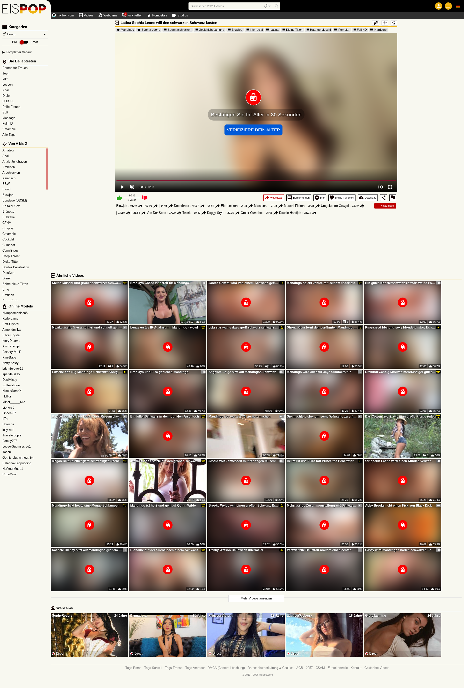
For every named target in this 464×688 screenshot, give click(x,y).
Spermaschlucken (179, 29)
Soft (5, 112)
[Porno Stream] (25, 9)
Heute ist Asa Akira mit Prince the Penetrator (320, 461)
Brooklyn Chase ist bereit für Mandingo (159, 283)
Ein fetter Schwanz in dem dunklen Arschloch (164, 416)
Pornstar (343, 29)
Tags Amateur (195, 668)
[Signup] (438, 6)
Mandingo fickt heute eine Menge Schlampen (85, 505)
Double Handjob (290, 213)
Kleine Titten (294, 29)
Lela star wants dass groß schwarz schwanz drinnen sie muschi (244, 327)
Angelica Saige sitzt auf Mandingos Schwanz (242, 372)
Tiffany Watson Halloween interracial (236, 550)
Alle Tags (9, 134)
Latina (274, 29)
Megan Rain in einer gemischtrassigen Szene (86, 461)
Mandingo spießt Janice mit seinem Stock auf (321, 283)
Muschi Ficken (294, 206)
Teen (6, 73)
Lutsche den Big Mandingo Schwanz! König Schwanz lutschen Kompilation (87, 372)
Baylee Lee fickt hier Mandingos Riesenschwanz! (87, 416)
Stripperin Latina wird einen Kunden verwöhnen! (400, 461)
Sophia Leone (151, 29)
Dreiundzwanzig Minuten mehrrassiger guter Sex (400, 372)
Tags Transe (173, 668)
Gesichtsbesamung (211, 29)
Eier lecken (229, 206)
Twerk (186, 213)
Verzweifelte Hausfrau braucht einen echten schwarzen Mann (322, 550)
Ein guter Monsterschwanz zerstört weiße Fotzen (400, 283)
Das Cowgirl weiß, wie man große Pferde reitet (400, 416)
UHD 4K (8, 101)
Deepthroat (181, 206)
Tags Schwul (153, 668)
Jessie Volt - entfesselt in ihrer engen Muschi (242, 461)
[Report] (392, 197)
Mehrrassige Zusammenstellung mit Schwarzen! (322, 505)
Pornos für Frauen (15, 68)
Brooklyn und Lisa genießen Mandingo (159, 372)
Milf (5, 79)
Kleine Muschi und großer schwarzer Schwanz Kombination (87, 283)
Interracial (256, 29)
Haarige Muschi (320, 29)
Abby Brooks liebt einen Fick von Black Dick (398, 505)
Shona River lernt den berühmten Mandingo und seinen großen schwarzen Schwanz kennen (322, 327)
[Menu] (448, 6)
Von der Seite (156, 213)
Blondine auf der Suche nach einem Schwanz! (164, 550)
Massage (9, 118)
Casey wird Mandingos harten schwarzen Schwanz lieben (400, 550)
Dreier (7, 95)
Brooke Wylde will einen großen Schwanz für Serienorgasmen (244, 505)
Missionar (261, 206)
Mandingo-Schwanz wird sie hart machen (239, 416)
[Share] (383, 197)
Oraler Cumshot (252, 213)
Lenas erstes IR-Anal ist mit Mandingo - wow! (164, 327)
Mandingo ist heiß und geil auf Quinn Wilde (163, 505)
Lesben (8, 84)
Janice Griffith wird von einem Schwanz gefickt (244, 283)
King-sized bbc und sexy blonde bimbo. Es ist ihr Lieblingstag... (400, 327)
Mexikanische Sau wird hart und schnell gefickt (87, 327)
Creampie (9, 129)
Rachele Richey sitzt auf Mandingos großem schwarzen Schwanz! (87, 550)
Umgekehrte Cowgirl (335, 206)
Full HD (8, 123)
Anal (6, 90)
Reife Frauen (11, 107)
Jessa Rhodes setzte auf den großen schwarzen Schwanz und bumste (165, 461)
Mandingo (127, 29)
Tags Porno (133, 668)
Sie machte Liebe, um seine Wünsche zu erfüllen (322, 416)
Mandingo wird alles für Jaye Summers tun (319, 372)
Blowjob (237, 29)
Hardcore (380, 29)
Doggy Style (215, 213)
